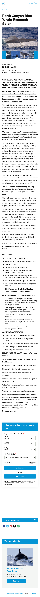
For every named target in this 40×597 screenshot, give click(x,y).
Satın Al (20, 468)
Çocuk (6, 443)
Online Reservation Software (15, 593)
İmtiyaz (6, 448)
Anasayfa (5, 9)
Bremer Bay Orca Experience (15, 570)
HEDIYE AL (20, 476)
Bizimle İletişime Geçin (12, 520)
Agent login (35, 593)
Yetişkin (7, 437)
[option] (6, 55)
